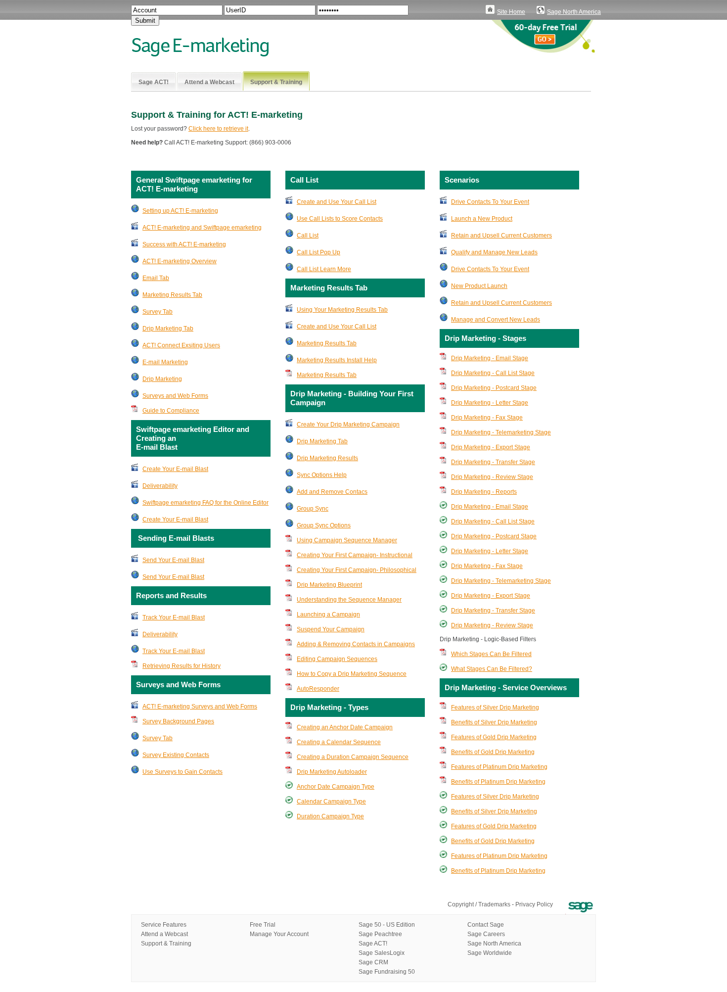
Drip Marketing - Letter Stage (489, 402)
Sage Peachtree (380, 934)
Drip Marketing (162, 379)
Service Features (163, 924)
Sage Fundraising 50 (387, 971)
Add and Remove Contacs (332, 491)
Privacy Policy (534, 904)
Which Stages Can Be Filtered (491, 654)
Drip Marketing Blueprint (329, 584)
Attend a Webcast (164, 934)
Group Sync (312, 508)
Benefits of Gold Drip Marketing (493, 752)
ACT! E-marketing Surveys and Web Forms (199, 706)
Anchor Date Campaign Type (335, 786)
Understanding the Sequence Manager (349, 599)
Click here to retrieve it (218, 128)
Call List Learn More (324, 269)
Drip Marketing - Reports (484, 491)
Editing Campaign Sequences (337, 659)
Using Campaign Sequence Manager (347, 540)
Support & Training (166, 943)
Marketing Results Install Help (337, 360)
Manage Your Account (279, 934)
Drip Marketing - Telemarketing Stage (501, 432)
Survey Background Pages (178, 721)
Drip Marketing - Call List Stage (493, 373)
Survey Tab (157, 311)
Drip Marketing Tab (167, 328)
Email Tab (155, 278)
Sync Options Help (322, 475)
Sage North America (574, 11)
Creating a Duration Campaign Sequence (353, 757)
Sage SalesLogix (382, 952)
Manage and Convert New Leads (495, 319)
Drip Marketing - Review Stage (492, 476)
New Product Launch (479, 286)
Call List (307, 235)
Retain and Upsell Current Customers (501, 235)
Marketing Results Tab (172, 294)
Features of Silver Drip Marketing (495, 707)
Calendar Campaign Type (331, 801)
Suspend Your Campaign (330, 629)
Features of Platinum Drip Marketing (499, 766)
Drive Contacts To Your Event (490, 201)
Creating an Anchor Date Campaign (345, 727)
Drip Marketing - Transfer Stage (493, 462)
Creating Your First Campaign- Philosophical (356, 570)
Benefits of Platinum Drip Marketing (498, 781)
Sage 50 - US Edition (387, 924)
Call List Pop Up (318, 252)
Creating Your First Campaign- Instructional (354, 555)
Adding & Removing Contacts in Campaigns (356, 644)
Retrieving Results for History (181, 665)
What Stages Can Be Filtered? (491, 668)
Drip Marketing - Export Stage (490, 447)
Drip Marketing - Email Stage (489, 358)
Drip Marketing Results (327, 458)
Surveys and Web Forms (175, 395)
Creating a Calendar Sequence (339, 742)
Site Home (511, 11)
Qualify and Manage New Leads (494, 252)
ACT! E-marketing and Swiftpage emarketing (202, 227)
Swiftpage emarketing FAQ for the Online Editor (205, 502)
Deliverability (160, 485)
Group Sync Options (324, 525)
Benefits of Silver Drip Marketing (494, 722)
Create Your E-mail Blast (175, 469)
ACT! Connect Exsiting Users (181, 345)
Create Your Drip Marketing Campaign (348, 424)
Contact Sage (485, 924)
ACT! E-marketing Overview (179, 261)
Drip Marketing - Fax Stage (487, 417)
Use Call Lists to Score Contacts (340, 218)
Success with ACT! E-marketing (184, 244)
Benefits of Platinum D (480, 870)
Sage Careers (486, 934)
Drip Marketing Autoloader (332, 771)
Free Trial (262, 924)
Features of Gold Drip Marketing (494, 737)
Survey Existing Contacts (175, 755)
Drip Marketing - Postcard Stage (494, 387)
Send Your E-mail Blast (173, 560)
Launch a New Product (481, 218)
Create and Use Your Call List (336, 201)
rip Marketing (527, 870)
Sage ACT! (373, 943)
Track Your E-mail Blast (173, 617)
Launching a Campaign (328, 614)
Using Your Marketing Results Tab (342, 309)
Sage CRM (373, 962)
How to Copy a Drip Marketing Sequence (352, 673)
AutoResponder (318, 688)
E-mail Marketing (165, 362)
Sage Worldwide (489, 952)
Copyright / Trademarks (479, 904)
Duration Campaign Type (330, 816)
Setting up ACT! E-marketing (180, 210)
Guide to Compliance (170, 410)
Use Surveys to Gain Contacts (182, 771)
